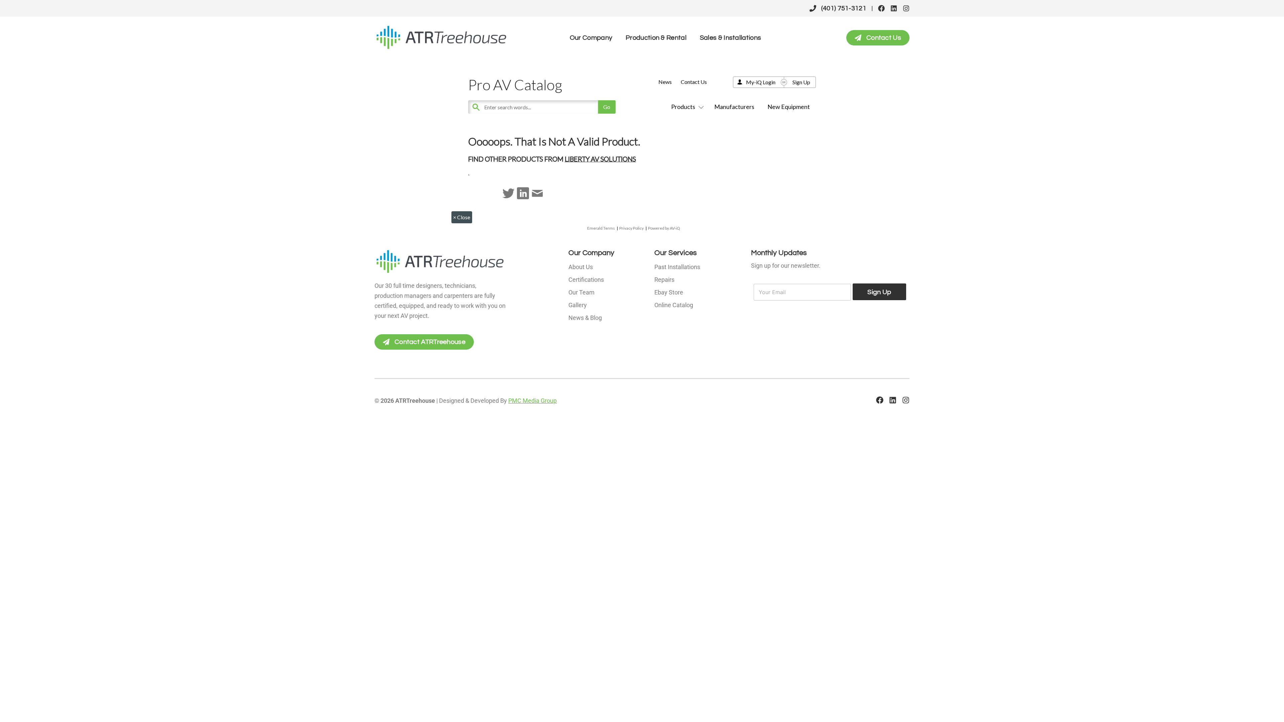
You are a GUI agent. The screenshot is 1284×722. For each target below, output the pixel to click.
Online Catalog (673, 305)
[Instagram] (906, 8)
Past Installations (677, 266)
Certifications (586, 279)
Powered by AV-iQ (664, 228)
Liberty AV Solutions (600, 159)
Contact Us (694, 82)
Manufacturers (734, 106)
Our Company (591, 37)
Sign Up (801, 82)
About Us (580, 266)
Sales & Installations (730, 37)
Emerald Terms (601, 228)
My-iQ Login (760, 82)
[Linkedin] (893, 8)
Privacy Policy (631, 228)
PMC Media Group (532, 400)
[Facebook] (881, 8)
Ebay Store (668, 292)
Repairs (664, 279)
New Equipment (788, 106)
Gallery (577, 305)
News (665, 82)
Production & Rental (656, 37)
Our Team (581, 292)
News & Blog (585, 317)
